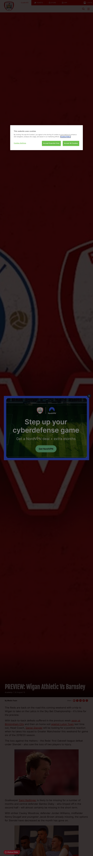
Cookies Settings (20, 143)
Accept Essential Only (51, 143)
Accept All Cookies (71, 143)
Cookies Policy (65, 137)
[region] (46, 137)
